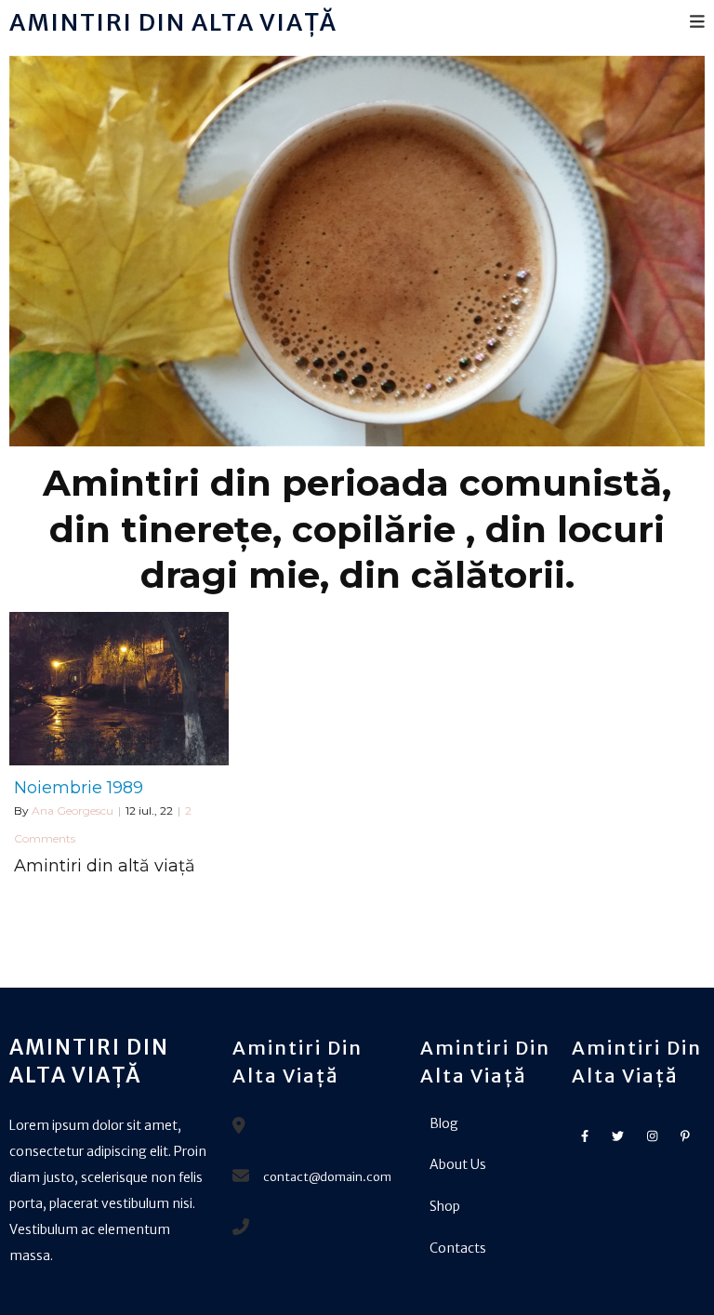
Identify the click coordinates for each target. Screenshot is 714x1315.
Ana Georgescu (72, 810)
